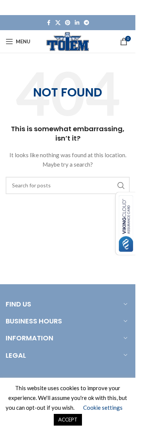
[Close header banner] (126, 7)
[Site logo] (68, 41)
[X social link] (58, 23)
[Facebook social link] (48, 23)
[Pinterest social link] (68, 23)
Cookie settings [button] (103, 407)
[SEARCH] (121, 185)
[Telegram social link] (86, 23)
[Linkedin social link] (77, 23)
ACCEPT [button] (67, 420)
